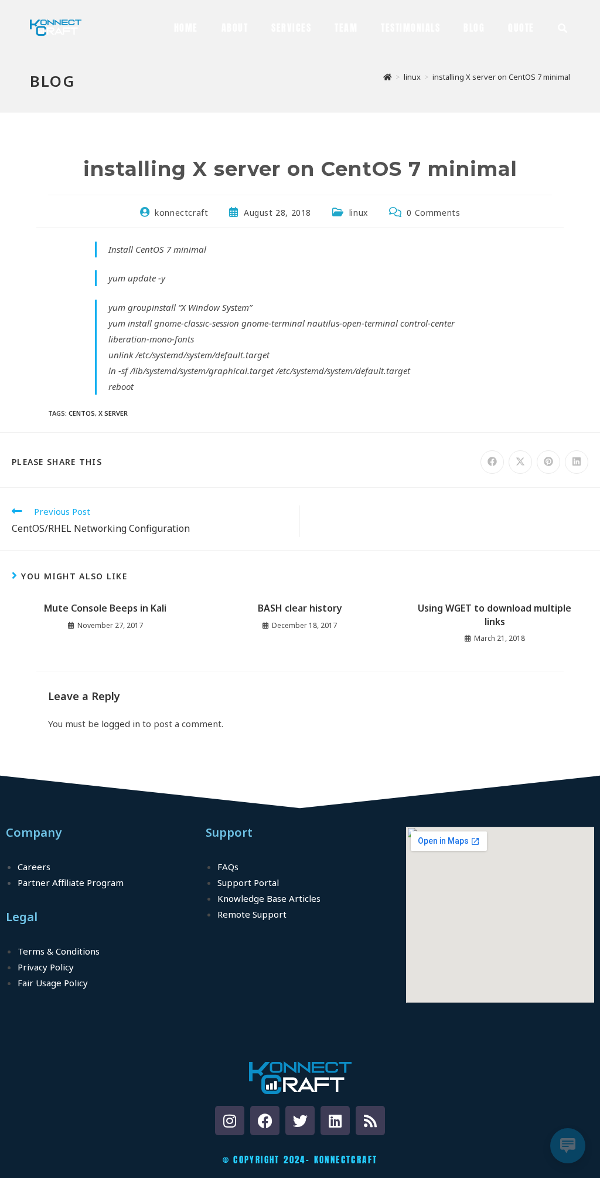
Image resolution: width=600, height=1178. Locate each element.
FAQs (227, 867)
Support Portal (248, 882)
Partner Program (71, 882)
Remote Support (252, 914)
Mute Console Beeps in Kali (105, 608)
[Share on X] (520, 462)
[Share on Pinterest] (548, 462)
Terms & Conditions (59, 951)
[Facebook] (264, 1120)
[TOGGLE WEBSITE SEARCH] (562, 27)
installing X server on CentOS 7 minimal (501, 77)
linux (358, 212)
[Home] (387, 77)
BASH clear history (300, 608)
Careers (34, 867)
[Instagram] (229, 1120)
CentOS (82, 413)
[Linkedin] (335, 1120)
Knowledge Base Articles (269, 898)
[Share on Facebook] (492, 462)
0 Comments (433, 212)
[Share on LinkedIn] (576, 462)
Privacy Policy (46, 967)
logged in (120, 723)
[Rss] (370, 1120)
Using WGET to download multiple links (494, 614)
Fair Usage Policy (53, 983)
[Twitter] (300, 1120)
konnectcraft (181, 212)
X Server (113, 413)
